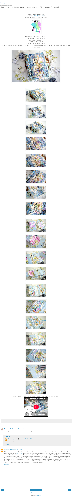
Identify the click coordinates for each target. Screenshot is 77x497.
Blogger (39, 495)
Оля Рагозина (39, 16)
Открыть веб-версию (36, 492)
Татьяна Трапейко (13, 438)
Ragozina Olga (8, 428)
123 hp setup (19, 453)
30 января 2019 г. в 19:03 (26, 438)
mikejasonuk (7, 449)
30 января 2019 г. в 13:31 (18, 428)
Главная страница (36, 490)
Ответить (6, 433)
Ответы (8, 436)
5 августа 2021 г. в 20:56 (17, 449)
